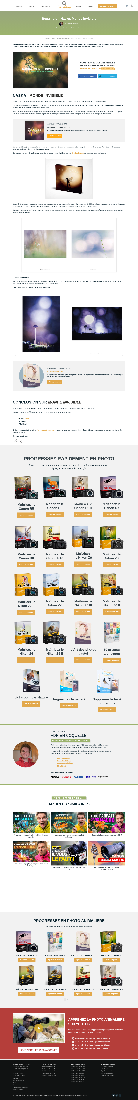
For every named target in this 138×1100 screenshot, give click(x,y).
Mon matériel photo (18, 1080)
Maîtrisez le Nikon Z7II (78, 1077)
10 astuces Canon (18, 1071)
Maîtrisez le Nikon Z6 (77, 1073)
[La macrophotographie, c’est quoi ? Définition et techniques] (31, 851)
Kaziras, (81, 153)
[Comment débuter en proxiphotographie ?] (106, 822)
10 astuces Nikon (18, 1073)
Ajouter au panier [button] (27, 960)
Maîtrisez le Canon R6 (48, 1068)
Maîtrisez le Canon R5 (48, 1066)
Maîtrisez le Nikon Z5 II (78, 1066)
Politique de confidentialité (20, 1087)
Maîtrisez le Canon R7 (48, 1073)
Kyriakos (75, 153)
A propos (15, 1078)
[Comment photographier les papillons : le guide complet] (31, 822)
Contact (15, 1083)
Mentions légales (18, 1089)
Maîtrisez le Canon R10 (49, 1075)
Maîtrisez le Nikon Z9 (77, 1081)
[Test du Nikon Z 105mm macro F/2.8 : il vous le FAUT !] (69, 853)
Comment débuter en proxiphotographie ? (107, 835)
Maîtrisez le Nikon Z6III (78, 1068)
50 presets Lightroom (107, 1066)
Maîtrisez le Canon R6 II (49, 1071)
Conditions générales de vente (22, 1085)
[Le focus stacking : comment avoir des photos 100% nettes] (69, 822)
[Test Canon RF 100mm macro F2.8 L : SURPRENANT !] (106, 853)
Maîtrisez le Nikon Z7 (77, 1075)
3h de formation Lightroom (20, 1068)
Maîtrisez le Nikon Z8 (77, 1079)
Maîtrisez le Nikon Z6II (78, 1071)
